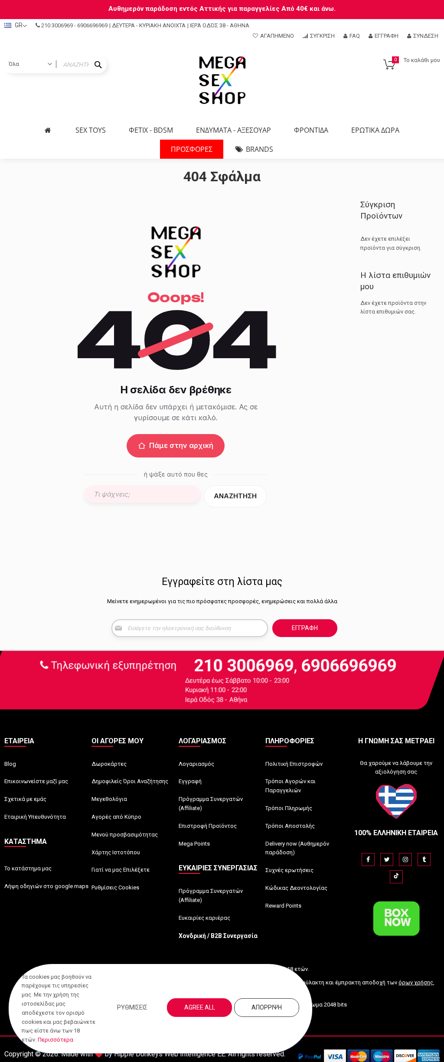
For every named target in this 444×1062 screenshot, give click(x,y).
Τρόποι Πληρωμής (288, 808)
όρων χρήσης (415, 982)
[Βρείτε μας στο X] (386, 859)
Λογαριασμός (196, 764)
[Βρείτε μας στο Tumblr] (424, 859)
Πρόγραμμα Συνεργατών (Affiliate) (211, 803)
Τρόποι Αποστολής (290, 826)
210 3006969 (57, 25)
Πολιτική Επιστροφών (294, 764)
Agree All (199, 1007)
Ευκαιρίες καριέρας (204, 918)
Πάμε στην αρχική (181, 445)
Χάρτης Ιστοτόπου (115, 852)
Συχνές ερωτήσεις (289, 870)
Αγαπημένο (277, 36)
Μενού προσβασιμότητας (124, 834)
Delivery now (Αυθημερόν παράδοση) (297, 848)
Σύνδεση (425, 36)
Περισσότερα (55, 1039)
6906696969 (92, 25)
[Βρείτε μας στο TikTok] (396, 876)
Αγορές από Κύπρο (116, 817)
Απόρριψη (266, 1007)
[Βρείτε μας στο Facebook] (368, 859)
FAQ (354, 36)
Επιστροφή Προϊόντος (208, 826)
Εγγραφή (386, 36)
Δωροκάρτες (109, 764)
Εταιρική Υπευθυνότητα (35, 817)
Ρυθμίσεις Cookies (115, 887)
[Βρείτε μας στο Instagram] (405, 859)
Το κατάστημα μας (28, 868)
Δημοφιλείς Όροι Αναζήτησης (129, 781)
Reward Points (283, 905)
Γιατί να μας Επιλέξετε (120, 869)
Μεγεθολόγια (109, 799)
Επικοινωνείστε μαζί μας (36, 781)
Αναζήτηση (235, 496)
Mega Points (194, 843)
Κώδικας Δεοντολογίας (296, 888)
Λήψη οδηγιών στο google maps (46, 886)
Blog (10, 764)
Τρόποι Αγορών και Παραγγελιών (290, 786)
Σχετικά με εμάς (25, 799)
